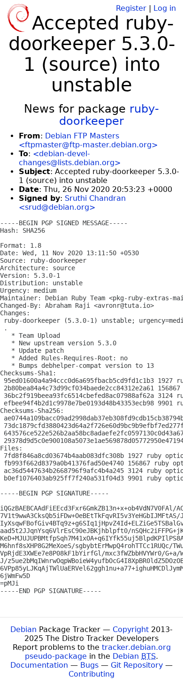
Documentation (39, 665)
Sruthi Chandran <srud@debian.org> (72, 203)
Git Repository (137, 665)
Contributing (91, 674)
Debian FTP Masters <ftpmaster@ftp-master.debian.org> (88, 140)
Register (131, 8)
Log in (164, 8)
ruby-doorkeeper (109, 115)
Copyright (131, 629)
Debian (23, 629)
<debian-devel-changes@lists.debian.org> (70, 158)
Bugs (89, 665)
